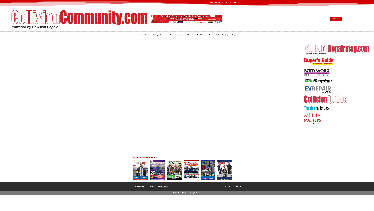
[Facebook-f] (222, 2)
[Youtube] (235, 2)
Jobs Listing (143, 35)
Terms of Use (139, 186)
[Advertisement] (337, 136)
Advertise (190, 35)
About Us (200, 35)
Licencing (151, 186)
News (210, 35)
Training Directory (222, 35)
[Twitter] (226, 2)
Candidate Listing (175, 35)
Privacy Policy (163, 186)
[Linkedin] (239, 2)
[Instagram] (230, 2)
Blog (233, 35)
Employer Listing (158, 35)
